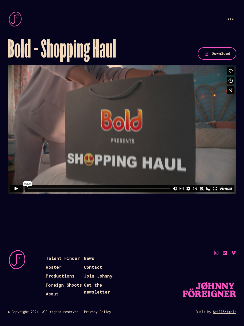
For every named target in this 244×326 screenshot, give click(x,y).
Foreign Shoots (64, 285)
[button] (230, 19)
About (52, 294)
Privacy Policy (97, 312)
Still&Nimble (224, 312)
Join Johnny (98, 276)
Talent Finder (63, 258)
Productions (60, 276)
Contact (93, 267)
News (89, 258)
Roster (53, 267)
